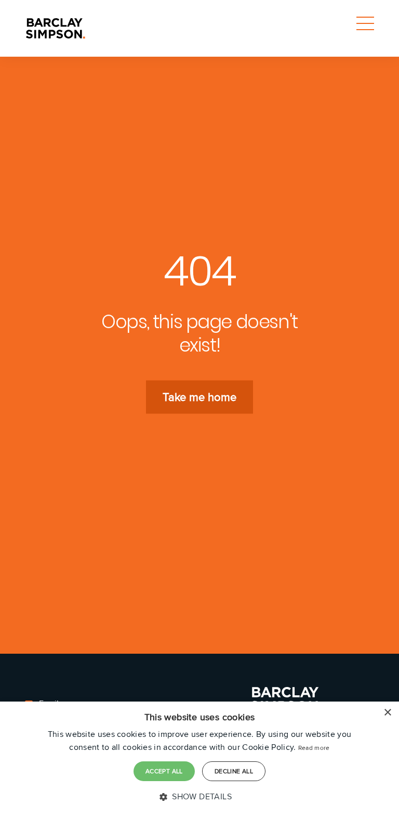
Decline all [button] (234, 771)
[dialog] (199, 759)
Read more (314, 747)
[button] (199, 797)
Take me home (199, 396)
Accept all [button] (164, 771)
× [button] (387, 713)
